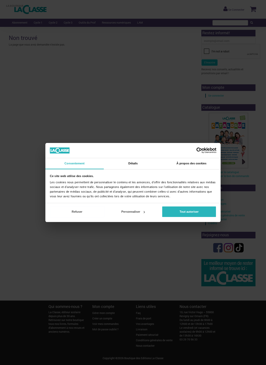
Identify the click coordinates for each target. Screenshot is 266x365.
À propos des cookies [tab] (191, 163)
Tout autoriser (189, 211)
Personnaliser (130, 211)
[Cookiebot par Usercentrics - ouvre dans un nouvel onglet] (199, 150)
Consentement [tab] (74, 163)
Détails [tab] (133, 163)
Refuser (77, 211)
